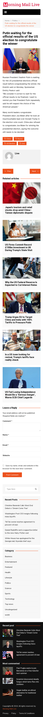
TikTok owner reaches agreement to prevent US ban (20, 523)
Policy (13, 713)
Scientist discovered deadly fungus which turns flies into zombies (27, 681)
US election (11, 143)
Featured (8, 567)
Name (6, 435)
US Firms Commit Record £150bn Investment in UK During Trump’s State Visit (18, 247)
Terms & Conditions (27, 713)
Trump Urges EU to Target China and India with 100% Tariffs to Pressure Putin (18, 320)
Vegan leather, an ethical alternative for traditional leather (26, 692)
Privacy (5, 713)
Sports (7, 593)
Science (8, 588)
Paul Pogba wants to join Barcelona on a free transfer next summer (27, 670)
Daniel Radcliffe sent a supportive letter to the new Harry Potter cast (21, 531)
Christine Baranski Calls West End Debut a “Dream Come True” (19, 506)
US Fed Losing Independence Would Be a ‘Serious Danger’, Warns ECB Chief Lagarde (20, 395)
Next (34, 171)
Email (6, 445)
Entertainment (11, 562)
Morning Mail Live (9, 709)
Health (7, 572)
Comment (7, 421)
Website (6, 455)
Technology (10, 599)
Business (8, 556)
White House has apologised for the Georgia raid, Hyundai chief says (20, 539)
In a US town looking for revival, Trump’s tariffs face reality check (19, 357)
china (9, 139)
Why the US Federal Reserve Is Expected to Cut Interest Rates (21, 283)
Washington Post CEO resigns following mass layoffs (21, 515)
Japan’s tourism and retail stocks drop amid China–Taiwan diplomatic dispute (18, 210)
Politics (8, 583)
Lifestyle (8, 577)
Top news (9, 604)
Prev (9, 171)
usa (23, 143)
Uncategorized (11, 609)
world (7, 615)
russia (20, 139)
